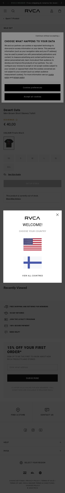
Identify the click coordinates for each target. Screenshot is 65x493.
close (57, 214)
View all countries (32, 276)
